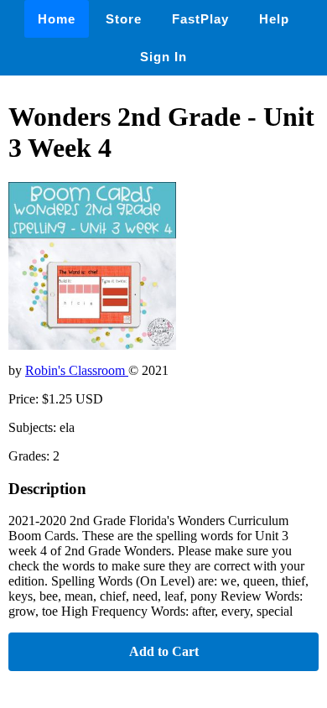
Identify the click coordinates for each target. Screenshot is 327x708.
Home (56, 19)
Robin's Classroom (76, 370)
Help (274, 19)
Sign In (163, 56)
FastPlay (200, 19)
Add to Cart (164, 651)
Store (124, 19)
